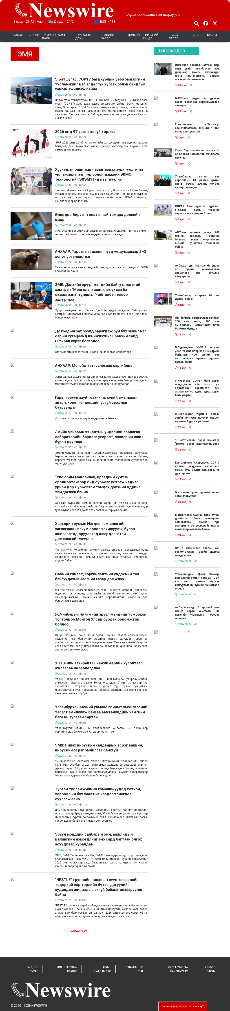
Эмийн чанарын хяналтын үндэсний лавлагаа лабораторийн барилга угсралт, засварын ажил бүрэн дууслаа (99, 437)
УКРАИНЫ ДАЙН (83, 36)
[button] (185, 631)
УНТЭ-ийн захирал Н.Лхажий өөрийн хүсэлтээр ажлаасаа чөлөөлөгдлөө (99, 665)
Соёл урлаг (174, 36)
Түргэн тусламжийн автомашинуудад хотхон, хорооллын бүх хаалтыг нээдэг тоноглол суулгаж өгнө (98, 794)
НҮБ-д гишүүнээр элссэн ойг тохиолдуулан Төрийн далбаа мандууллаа (197, 552)
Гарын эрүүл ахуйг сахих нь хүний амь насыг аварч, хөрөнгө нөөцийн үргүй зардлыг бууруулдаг (96, 402)
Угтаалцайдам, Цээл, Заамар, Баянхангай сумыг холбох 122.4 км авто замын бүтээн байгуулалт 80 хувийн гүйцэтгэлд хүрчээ (197, 581)
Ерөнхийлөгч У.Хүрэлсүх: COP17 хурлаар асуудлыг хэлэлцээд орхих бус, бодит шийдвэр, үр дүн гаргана (197, 468)
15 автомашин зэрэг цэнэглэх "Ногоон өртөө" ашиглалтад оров (197, 442)
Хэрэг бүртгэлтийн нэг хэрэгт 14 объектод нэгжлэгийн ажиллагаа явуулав (197, 154)
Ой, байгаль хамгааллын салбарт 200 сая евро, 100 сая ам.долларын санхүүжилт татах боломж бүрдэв (197, 323)
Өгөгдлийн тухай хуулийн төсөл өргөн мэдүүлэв (197, 494)
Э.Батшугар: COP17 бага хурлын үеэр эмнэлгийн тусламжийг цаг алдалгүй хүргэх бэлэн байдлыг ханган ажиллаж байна (100, 84)
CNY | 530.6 (108, 21)
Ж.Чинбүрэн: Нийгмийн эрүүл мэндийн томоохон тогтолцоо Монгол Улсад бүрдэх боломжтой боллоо (100, 619)
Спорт (197, 34)
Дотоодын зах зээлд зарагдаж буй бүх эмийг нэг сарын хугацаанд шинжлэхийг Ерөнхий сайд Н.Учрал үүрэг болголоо (100, 336)
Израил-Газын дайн (54, 36)
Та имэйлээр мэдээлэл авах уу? (182, 1006)
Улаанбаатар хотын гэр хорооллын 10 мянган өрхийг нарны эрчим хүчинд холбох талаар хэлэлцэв (197, 182)
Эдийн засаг (107, 36)
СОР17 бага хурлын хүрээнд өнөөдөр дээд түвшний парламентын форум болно (197, 210)
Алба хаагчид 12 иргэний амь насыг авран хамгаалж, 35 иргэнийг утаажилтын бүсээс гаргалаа (197, 613)
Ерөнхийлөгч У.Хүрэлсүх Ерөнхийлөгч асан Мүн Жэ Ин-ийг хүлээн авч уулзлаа (197, 128)
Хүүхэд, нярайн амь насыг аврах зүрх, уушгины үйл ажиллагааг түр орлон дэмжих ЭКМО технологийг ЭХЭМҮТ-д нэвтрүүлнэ (99, 174)
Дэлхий (134, 34)
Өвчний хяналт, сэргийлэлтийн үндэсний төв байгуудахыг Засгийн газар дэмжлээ (97, 576)
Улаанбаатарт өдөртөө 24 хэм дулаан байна (197, 297)
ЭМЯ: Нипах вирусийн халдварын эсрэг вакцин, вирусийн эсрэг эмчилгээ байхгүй (99, 747)
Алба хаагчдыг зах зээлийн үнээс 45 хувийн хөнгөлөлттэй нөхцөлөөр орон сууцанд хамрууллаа (197, 271)
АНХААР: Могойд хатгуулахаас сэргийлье (94, 365)
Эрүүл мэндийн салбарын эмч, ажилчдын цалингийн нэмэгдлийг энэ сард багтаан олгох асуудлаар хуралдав (98, 839)
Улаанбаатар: (68, 21)
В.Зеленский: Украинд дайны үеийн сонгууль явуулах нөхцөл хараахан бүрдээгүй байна (197, 417)
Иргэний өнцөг (150, 36)
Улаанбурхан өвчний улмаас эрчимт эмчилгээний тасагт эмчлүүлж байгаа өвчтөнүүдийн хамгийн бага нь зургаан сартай (101, 712)
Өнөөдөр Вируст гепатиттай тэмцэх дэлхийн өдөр (97, 217)
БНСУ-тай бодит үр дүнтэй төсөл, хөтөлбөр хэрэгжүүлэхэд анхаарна (197, 102)
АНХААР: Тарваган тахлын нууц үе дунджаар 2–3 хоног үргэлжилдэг (100, 254)
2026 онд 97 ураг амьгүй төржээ (85, 131)
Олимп (34, 34)
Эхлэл (18, 34)
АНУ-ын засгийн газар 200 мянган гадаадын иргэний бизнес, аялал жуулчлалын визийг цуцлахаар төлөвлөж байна (197, 239)
